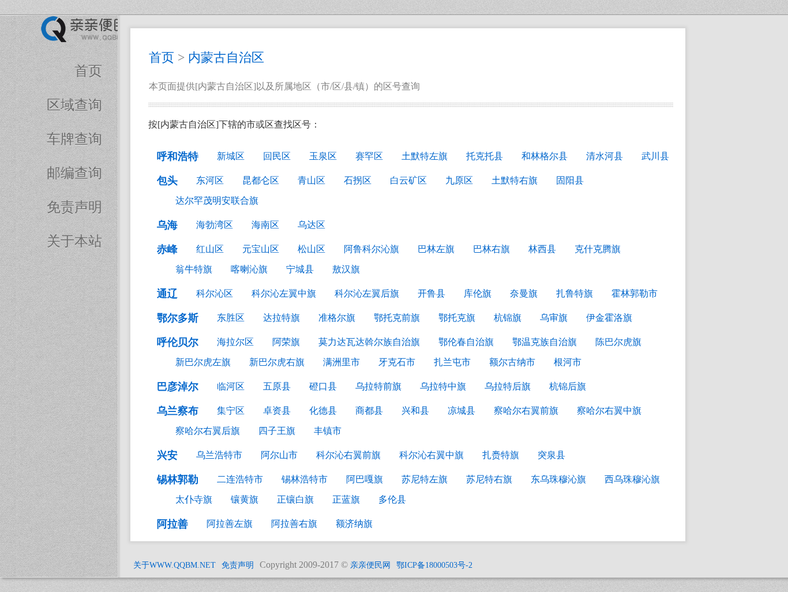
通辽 (167, 293)
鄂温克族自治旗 (544, 342)
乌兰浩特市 (219, 455)
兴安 (167, 455)
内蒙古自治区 (226, 57)
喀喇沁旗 (249, 269)
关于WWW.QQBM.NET (174, 565)
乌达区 (311, 225)
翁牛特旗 (193, 269)
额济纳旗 (354, 524)
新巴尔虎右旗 (277, 362)
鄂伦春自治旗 (466, 342)
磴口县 (323, 386)
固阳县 (570, 180)
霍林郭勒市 (634, 293)
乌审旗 (554, 318)
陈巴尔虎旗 (618, 342)
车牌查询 (74, 139)
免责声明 (74, 207)
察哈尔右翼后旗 (207, 431)
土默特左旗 (424, 156)
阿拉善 (172, 524)
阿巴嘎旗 (364, 479)
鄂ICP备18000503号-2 (434, 565)
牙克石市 (396, 362)
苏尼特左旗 (424, 479)
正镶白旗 (295, 499)
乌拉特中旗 (443, 386)
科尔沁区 (214, 293)
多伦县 (392, 499)
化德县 (323, 410)
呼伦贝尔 (177, 342)
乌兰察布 (177, 411)
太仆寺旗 (193, 499)
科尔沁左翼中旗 (284, 293)
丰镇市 (328, 431)
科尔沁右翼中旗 (431, 455)
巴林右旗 (491, 249)
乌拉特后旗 (508, 386)
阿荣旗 (286, 342)
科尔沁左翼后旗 (367, 293)
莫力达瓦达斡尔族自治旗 (369, 342)
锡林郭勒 (177, 479)
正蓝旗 (346, 499)
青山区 (311, 180)
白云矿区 (408, 180)
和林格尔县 (544, 156)
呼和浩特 (177, 156)
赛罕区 (369, 156)
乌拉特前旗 (378, 386)
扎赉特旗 (500, 455)
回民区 (277, 156)
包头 (167, 180)
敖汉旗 (346, 269)
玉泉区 (323, 156)
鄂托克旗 (456, 318)
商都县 (369, 410)
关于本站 (74, 241)
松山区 (311, 249)
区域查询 (74, 105)
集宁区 (231, 410)
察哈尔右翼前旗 (526, 410)
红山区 (210, 249)
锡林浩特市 (305, 479)
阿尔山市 (279, 455)
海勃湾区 (214, 225)
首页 (88, 70)
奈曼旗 (524, 293)
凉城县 (461, 410)
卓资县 (277, 410)
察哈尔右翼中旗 (609, 410)
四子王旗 (276, 431)
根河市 (567, 362)
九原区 (459, 180)
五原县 (277, 386)
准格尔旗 (336, 318)
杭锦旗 (507, 318)
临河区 (231, 386)
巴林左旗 (436, 249)
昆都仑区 (260, 180)
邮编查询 (74, 173)
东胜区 (231, 318)
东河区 (210, 180)
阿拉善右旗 (294, 524)
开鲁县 (431, 293)
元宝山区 (260, 249)
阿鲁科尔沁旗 (371, 249)
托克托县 (484, 156)
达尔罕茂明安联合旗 (216, 200)
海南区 (265, 225)
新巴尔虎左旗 (203, 362)
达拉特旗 (281, 318)
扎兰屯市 (452, 362)
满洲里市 (341, 362)
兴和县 (415, 410)
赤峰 (167, 249)
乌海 (167, 225)
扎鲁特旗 (574, 293)
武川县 (655, 156)
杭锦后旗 (567, 386)
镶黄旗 (244, 499)
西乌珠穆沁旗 (632, 479)
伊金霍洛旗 (609, 318)
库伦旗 (477, 293)
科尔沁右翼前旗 (348, 455)
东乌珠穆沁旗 (558, 479)
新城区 (231, 156)
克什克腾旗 (598, 249)
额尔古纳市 (512, 362)
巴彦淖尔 (177, 386)
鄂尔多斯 (177, 318)
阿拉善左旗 (230, 524)
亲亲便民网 (370, 565)
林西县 (542, 249)
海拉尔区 (235, 342)
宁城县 (300, 269)
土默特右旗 (514, 180)
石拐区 (358, 180)
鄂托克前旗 (397, 318)
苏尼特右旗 (489, 479)
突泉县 (551, 455)
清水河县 (604, 156)
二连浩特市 (240, 479)
